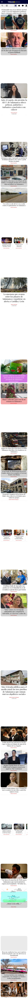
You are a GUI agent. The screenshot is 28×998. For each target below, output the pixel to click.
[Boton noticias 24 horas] (6, 5)
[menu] (2, 2)
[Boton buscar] (2, 6)
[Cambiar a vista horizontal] (23, 5)
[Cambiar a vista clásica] (15, 5)
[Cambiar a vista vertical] (19, 5)
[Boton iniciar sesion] (26, 6)
